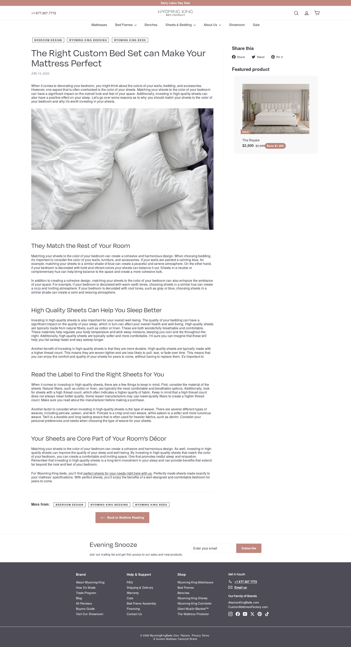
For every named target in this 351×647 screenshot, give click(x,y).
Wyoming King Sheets (193, 598)
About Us (211, 24)
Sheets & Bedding (179, 24)
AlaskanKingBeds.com (243, 602)
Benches (151, 24)
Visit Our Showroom (89, 614)
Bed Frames (124, 24)
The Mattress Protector (193, 614)
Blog (79, 598)
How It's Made (85, 587)
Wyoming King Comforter (195, 603)
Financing (133, 608)
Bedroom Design (48, 40)
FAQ (130, 582)
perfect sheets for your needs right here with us (117, 473)
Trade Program (86, 593)
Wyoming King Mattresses (195, 582)
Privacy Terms (200, 635)
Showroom (237, 24)
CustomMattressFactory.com (248, 607)
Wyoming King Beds (130, 40)
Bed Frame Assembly (141, 603)
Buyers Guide (85, 608)
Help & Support (139, 574)
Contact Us (134, 614)
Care (130, 598)
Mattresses (99, 24)
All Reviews (84, 603)
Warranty (133, 593)
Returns (185, 635)
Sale (187, 3)
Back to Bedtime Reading (125, 517)
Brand (81, 574)
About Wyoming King (90, 582)
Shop (182, 574)
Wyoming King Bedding (88, 40)
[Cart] (317, 13)
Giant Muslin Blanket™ (193, 608)
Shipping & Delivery (140, 587)
